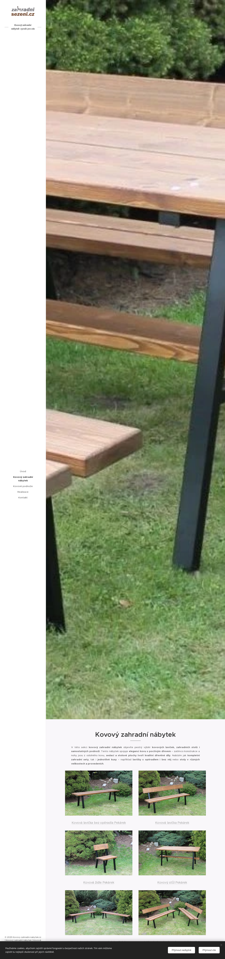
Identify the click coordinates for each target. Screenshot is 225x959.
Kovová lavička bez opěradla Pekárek (99, 823)
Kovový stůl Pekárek (172, 882)
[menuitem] (23, 471)
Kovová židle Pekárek (98, 882)
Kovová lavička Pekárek (172, 823)
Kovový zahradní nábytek (19, 940)
